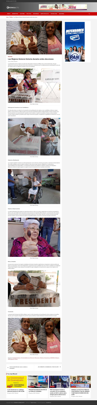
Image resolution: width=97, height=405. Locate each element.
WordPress (48, 402)
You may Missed (12, 374)
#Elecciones (37, 357)
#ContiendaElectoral (25, 357)
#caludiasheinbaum (16, 357)
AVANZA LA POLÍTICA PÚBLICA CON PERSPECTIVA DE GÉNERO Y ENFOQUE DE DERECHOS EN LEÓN (80, 392)
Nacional (61, 13)
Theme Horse (33, 402)
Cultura (22, 13)
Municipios (15, 13)
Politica (29, 13)
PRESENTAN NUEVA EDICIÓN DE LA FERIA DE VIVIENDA (38, 390)
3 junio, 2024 (10, 61)
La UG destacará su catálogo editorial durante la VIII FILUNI (15, 390)
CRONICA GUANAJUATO (19, 402)
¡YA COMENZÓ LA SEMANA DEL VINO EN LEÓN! (48, 367)
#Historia (42, 357)
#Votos (16, 359)
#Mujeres (57, 357)
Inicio (8, 13)
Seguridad (36, 13)
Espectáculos (45, 13)
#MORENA (52, 357)
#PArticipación (11, 359)
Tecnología (54, 13)
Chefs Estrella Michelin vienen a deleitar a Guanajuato (18, 367)
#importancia (47, 357)
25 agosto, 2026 (10, 393)
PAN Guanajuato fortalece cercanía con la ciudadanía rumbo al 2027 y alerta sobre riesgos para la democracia (58, 392)
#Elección (32, 357)
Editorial (15, 61)
